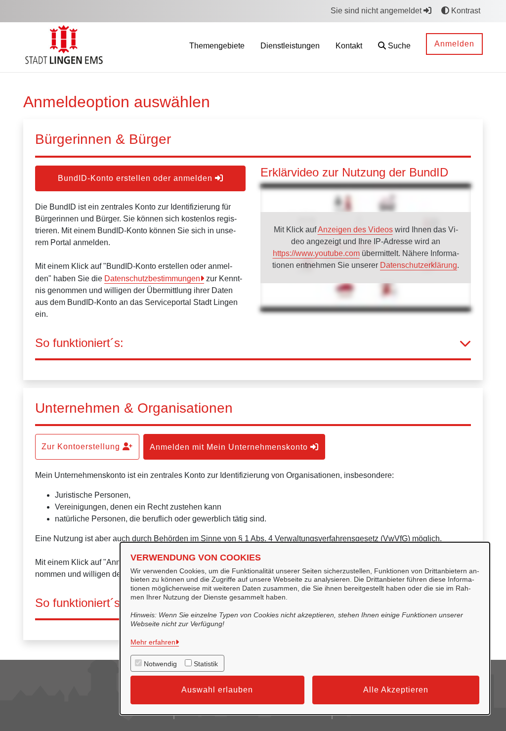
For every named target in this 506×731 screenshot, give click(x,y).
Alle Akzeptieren (395, 690)
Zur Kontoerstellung (82, 446)
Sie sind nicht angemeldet (377, 10)
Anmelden (454, 44)
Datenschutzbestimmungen (152, 278)
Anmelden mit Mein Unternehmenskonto (230, 447)
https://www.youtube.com (316, 253)
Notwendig (160, 664)
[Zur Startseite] (65, 47)
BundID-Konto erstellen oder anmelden (136, 178)
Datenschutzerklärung (418, 265)
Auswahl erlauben (217, 690)
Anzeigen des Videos (355, 229)
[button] (394, 47)
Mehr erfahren (152, 642)
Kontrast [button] (464, 10)
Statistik (206, 664)
